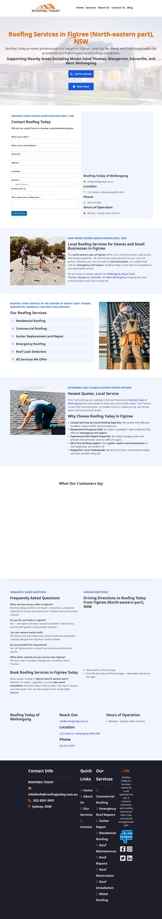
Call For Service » (126, 837)
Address (15, 163)
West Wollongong (116, 277)
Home (80, 7)
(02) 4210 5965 (67, 745)
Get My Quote (19, 213)
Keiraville (96, 277)
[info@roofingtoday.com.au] (98, 181)
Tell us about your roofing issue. (26, 197)
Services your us (18, 189)
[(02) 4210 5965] (92, 202)
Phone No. (16, 154)
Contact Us (118, 7)
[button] (52, 321)
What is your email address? (24, 145)
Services (91, 7)
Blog (130, 7)
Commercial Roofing (105, 799)
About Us (103, 7)
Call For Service (83, 73)
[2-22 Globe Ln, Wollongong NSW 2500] (103, 192)
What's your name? (20, 137)
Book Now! (82, 86)
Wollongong (113, 273)
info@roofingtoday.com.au (73, 721)
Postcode (16, 171)
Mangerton (84, 277)
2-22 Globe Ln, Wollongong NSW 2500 (79, 733)
